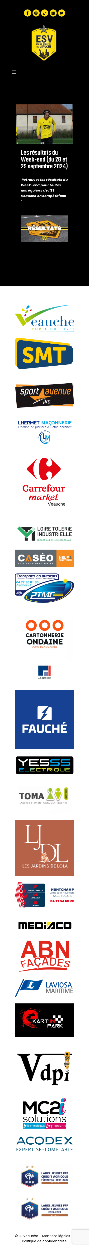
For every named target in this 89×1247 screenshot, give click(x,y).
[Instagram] (36, 13)
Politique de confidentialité (44, 1241)
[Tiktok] (44, 13)
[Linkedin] (53, 13)
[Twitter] (61, 13)
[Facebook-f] (27, 13)
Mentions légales (56, 1236)
